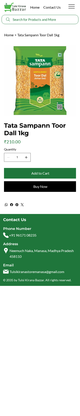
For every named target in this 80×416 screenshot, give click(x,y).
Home (35, 7)
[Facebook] (11, 204)
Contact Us (52, 7)
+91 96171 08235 (22, 235)
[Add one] (26, 157)
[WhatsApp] (6, 204)
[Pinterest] (17, 204)
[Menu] (72, 6)
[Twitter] (22, 204)
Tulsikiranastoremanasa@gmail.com (37, 272)
